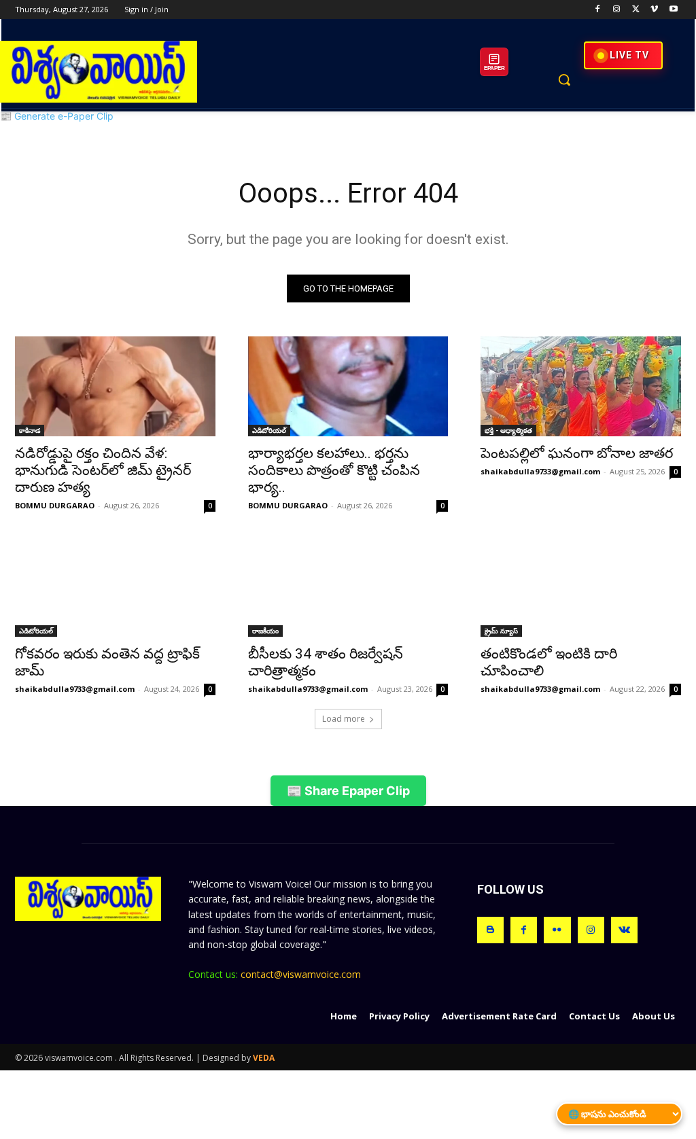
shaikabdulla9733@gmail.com (540, 471)
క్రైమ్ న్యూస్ (501, 630)
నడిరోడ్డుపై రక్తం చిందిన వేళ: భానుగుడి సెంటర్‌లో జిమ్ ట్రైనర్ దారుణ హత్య (103, 470)
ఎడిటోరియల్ (269, 430)
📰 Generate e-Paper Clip (57, 116)
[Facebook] (598, 10)
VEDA (264, 1058)
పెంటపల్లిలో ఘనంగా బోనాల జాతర (577, 453)
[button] (564, 79)
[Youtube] (673, 10)
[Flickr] (557, 930)
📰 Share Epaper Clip (348, 791)
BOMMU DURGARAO (54, 505)
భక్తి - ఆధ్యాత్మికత (508, 430)
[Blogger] (490, 930)
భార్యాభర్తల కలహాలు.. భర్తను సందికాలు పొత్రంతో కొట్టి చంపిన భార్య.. (334, 470)
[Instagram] (617, 10)
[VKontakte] (624, 930)
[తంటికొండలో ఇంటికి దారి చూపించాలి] (581, 586)
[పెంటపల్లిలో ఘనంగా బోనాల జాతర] (581, 386)
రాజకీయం (265, 630)
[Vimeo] (654, 10)
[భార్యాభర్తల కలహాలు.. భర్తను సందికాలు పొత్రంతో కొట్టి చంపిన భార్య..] (348, 386)
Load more (343, 718)
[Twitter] (636, 10)
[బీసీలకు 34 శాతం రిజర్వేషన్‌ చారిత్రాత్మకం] (348, 586)
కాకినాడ (29, 430)
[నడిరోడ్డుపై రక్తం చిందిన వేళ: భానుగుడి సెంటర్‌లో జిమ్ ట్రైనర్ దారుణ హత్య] (115, 386)
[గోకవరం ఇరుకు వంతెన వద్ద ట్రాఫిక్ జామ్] (115, 586)
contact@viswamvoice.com (301, 974)
